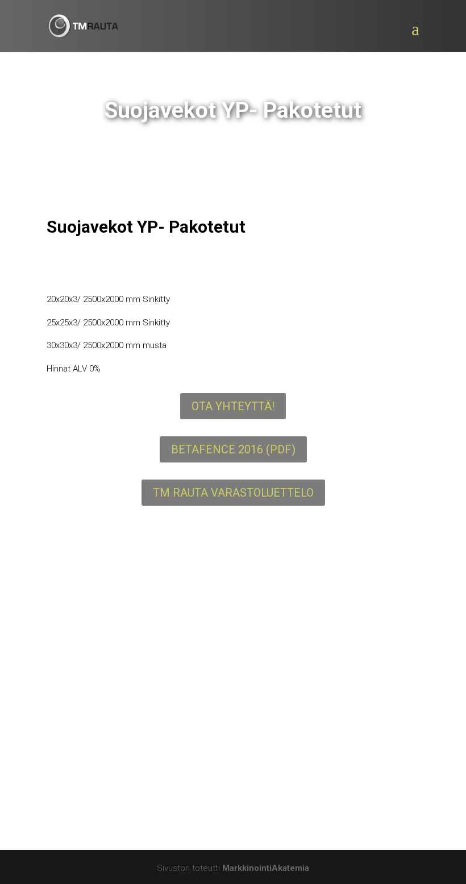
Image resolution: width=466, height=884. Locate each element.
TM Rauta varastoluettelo (233, 492)
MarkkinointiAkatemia (265, 868)
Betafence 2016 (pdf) (233, 449)
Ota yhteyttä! (233, 406)
